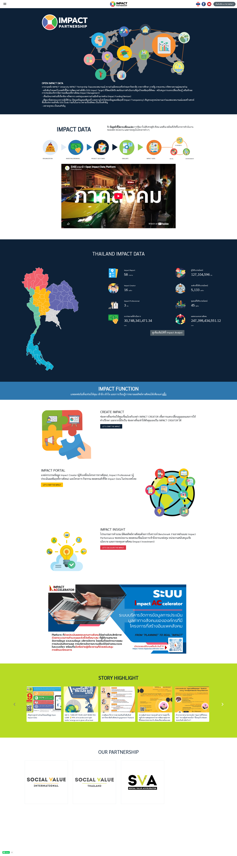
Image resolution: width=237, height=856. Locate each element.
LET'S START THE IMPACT (111, 426)
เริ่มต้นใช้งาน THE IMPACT (224, 4)
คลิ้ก (164, 394)
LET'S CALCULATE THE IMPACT (113, 547)
